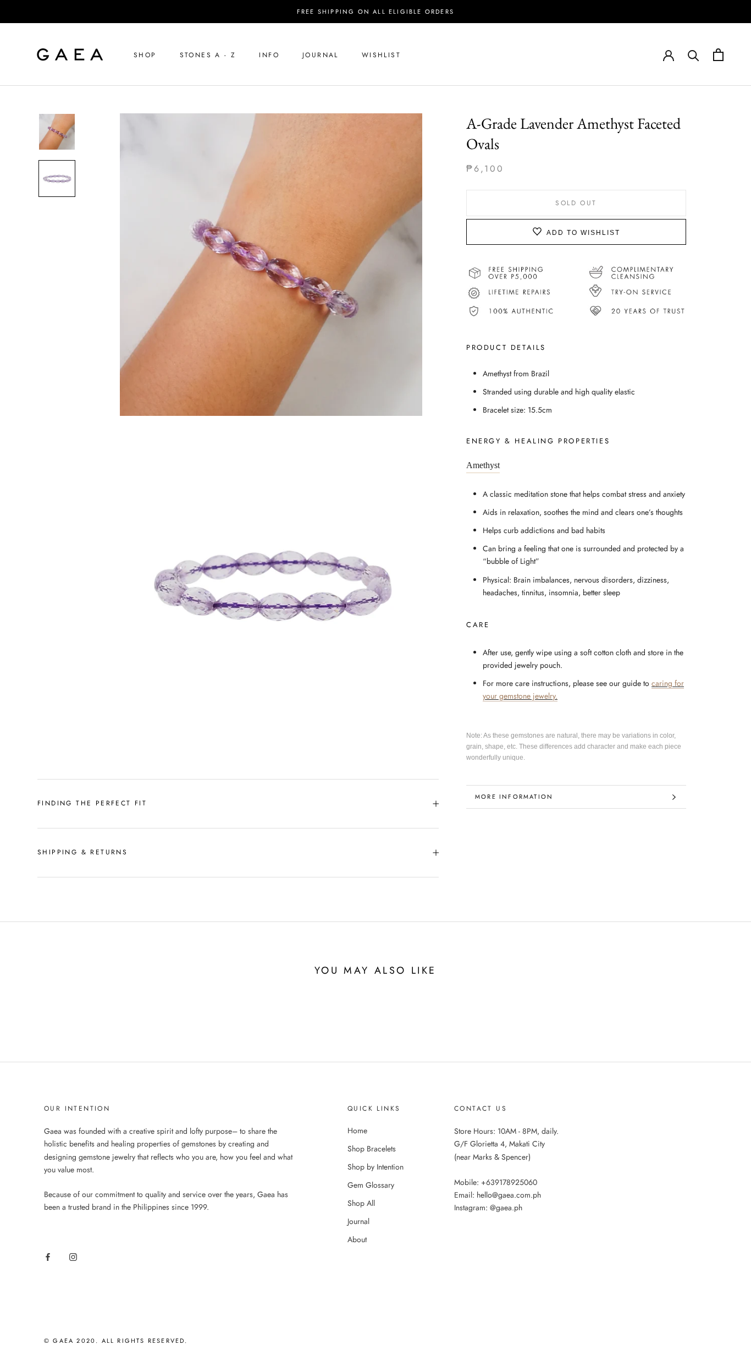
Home (357, 1130)
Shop (145, 55)
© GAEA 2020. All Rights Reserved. (116, 1340)
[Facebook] (48, 1256)
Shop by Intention (375, 1166)
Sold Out (576, 203)
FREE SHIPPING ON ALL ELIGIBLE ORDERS (375, 11)
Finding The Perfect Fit (92, 803)
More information (514, 796)
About (357, 1239)
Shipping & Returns (82, 852)
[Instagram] (73, 1256)
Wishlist (381, 55)
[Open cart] (718, 54)
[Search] (693, 55)
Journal (320, 55)
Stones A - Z (208, 55)
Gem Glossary (370, 1184)
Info (269, 55)
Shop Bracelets (371, 1148)
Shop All (361, 1203)
